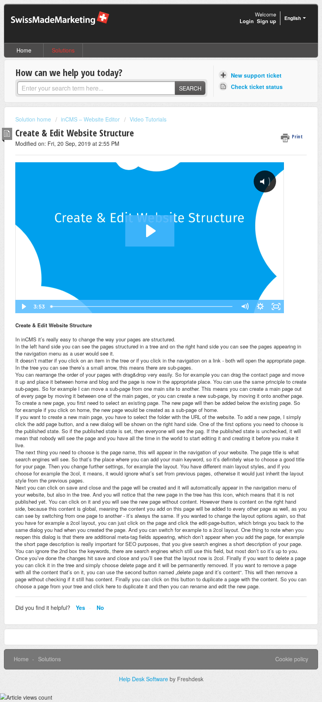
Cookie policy (291, 659)
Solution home (34, 119)
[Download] (146, 351)
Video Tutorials (148, 119)
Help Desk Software (144, 679)
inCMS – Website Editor (90, 119)
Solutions (63, 50)
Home (23, 50)
